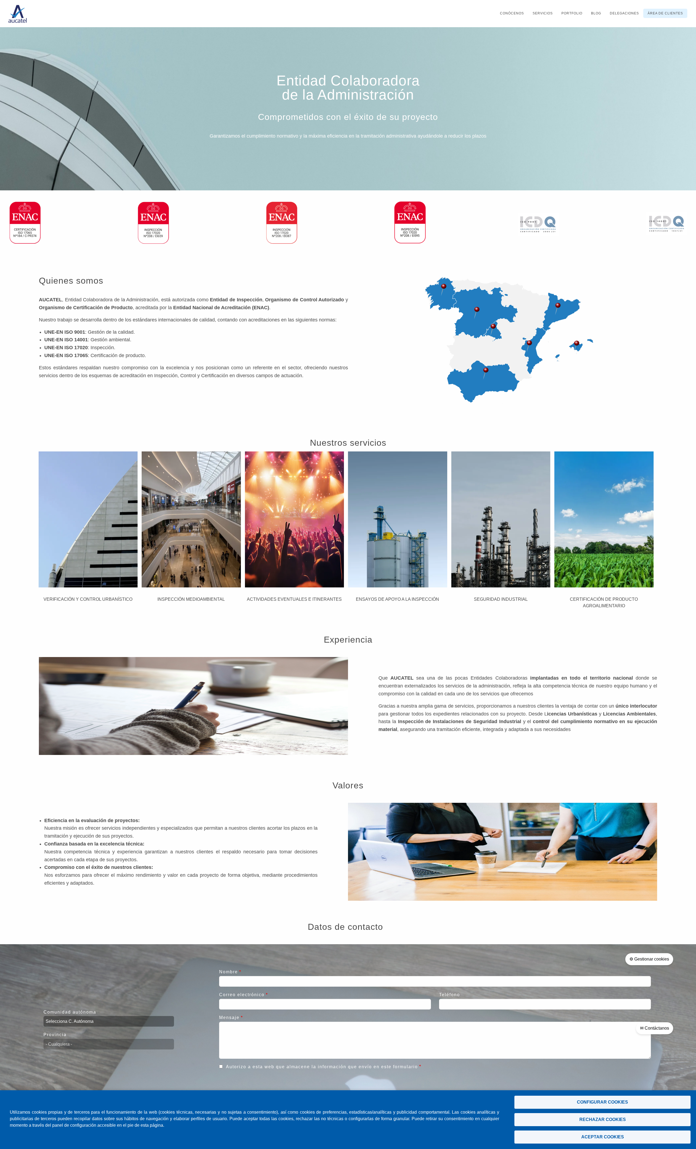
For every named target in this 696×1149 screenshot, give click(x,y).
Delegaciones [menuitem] (624, 13)
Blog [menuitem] (596, 13)
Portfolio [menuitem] (571, 13)
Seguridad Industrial (501, 599)
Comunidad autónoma (70, 1012)
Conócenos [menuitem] (512, 13)
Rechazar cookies (602, 1119)
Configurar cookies (602, 1102)
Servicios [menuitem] (543, 13)
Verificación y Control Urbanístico (88, 599)
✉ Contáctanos (654, 1028)
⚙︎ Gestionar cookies (649, 959)
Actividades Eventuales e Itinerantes (294, 599)
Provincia (55, 1034)
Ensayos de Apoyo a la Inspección (397, 599)
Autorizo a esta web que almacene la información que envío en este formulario (322, 1066)
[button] (477, 313)
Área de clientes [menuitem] (665, 13)
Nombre (228, 972)
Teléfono (449, 994)
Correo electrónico (242, 994)
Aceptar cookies (602, 1137)
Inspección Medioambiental (191, 599)
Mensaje (229, 1017)
